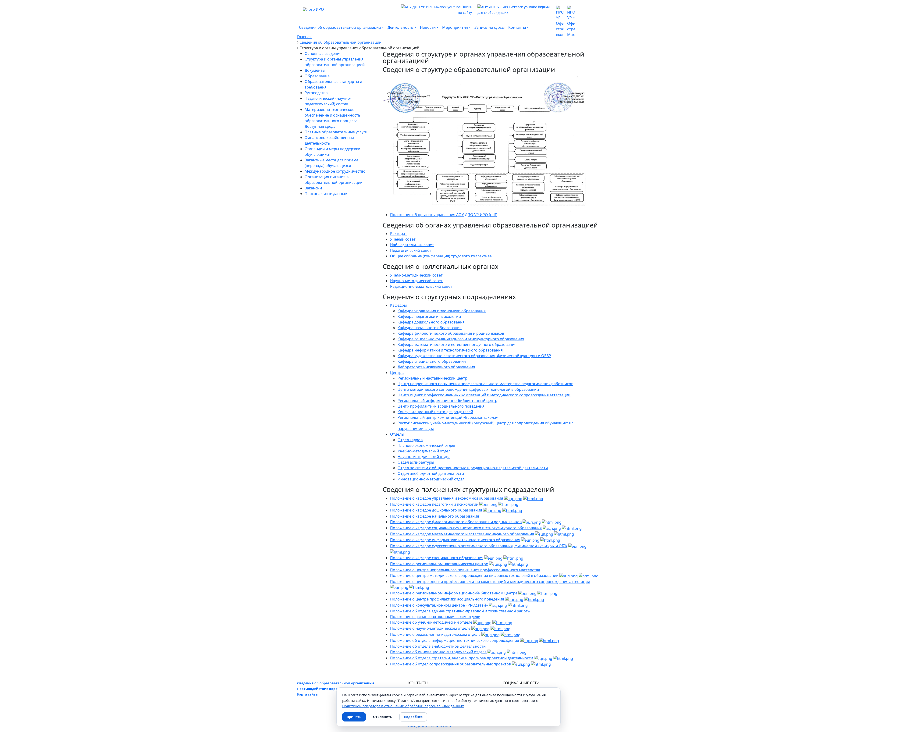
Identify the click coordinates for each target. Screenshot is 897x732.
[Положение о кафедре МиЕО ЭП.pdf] (544, 534)
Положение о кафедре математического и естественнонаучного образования (462, 534)
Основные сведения (323, 53)
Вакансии (313, 188)
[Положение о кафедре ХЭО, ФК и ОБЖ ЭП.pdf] (577, 545)
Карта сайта (307, 694)
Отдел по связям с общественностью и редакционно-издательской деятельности (473, 467)
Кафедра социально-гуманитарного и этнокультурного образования (461, 338)
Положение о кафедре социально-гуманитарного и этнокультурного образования (466, 527)
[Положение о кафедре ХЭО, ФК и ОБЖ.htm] (400, 551)
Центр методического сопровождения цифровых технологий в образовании (468, 389)
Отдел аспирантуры (416, 462)
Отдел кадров (410, 439)
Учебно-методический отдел (424, 451)
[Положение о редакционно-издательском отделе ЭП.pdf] (490, 634)
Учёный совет (403, 239)
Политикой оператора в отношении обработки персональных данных (403, 706)
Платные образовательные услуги (336, 132)
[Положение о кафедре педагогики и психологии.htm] (508, 504)
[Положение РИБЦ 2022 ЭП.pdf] (527, 593)
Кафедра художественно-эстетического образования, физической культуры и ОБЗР (474, 355)
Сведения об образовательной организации (335, 683)
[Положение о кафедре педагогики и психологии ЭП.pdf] (488, 504)
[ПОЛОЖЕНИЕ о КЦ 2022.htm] (518, 605)
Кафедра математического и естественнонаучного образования (457, 344)
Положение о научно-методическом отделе (430, 628)
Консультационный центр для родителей (435, 411)
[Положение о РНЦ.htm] (518, 563)
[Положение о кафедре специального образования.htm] (513, 557)
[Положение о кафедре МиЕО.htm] (564, 534)
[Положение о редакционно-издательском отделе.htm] (510, 634)
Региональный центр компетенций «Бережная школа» (448, 417)
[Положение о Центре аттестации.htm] (419, 587)
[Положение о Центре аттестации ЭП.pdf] (399, 587)
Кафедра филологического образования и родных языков (451, 333)
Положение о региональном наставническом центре (439, 563)
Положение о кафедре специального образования (436, 557)
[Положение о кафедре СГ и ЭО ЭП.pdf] (552, 527)
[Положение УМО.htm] (502, 622)
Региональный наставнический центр (432, 378)
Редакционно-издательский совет (421, 286)
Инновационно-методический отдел (431, 479)
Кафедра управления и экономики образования (442, 310)
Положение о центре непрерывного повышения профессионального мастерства (465, 569)
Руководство (316, 92)
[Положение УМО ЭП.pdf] (482, 622)
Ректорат (398, 233)
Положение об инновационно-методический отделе (438, 651)
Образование (317, 75)
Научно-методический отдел (424, 456)
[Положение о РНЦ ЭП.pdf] (498, 563)
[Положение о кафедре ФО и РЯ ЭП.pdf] (532, 521)
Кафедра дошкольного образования (431, 322)
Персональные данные (326, 193)
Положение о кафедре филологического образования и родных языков (456, 521)
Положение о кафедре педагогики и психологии (434, 504)
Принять (354, 716)
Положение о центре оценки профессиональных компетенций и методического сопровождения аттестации (490, 581)
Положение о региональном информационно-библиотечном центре (453, 593)
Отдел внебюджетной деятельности (431, 473)
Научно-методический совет (416, 280)
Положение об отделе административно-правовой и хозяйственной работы (460, 611)
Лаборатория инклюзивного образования (436, 367)
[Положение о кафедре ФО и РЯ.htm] (552, 521)
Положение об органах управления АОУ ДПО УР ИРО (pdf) (443, 214)
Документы (315, 70)
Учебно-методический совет (416, 275)
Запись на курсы (489, 27)
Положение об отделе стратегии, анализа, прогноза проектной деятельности (461, 658)
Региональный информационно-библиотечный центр (447, 400)
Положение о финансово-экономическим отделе (435, 616)
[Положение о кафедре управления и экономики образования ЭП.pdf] (513, 498)
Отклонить (382, 716)
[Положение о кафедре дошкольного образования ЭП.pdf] (492, 510)
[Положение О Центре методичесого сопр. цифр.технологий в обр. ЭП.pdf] (568, 575)
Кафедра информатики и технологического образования (450, 350)
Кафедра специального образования (432, 361)
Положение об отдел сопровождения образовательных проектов (450, 664)
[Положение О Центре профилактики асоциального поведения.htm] (534, 599)
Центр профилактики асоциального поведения (441, 406)
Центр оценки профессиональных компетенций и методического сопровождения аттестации (484, 395)
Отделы (397, 434)
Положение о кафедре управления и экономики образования (446, 498)
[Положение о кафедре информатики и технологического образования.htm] (550, 539)
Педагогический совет (410, 250)
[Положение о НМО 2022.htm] (500, 628)
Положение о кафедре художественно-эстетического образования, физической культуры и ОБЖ (478, 545)
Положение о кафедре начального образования (434, 516)
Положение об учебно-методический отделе (431, 622)
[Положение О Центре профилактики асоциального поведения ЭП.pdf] (514, 599)
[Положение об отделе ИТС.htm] (549, 640)
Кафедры (398, 305)
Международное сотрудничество (335, 171)
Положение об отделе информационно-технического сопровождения (454, 640)
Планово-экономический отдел (426, 445)
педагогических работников (546, 383)
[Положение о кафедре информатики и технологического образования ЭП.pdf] (530, 539)
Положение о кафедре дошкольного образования (436, 510)
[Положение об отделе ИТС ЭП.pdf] (529, 640)
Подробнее (413, 716)
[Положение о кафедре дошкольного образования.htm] (512, 510)
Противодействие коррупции (323, 688)
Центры (397, 372)
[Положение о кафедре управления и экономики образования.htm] (533, 498)
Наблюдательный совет (412, 244)
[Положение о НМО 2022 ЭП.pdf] (480, 628)
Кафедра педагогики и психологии (429, 316)
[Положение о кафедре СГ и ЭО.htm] (572, 527)
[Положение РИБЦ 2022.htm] (547, 593)
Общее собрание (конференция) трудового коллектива (441, 256)
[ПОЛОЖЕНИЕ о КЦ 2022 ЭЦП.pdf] (498, 605)
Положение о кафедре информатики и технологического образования (455, 539)
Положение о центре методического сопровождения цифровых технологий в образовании (474, 575)
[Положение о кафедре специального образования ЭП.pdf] (493, 557)
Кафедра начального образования (430, 327)
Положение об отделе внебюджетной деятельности (438, 646)
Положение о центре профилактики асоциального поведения (447, 599)
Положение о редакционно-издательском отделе (435, 634)
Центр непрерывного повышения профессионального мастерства (459, 383)
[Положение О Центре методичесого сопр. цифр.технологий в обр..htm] (588, 575)
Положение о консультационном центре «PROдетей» (439, 605)
